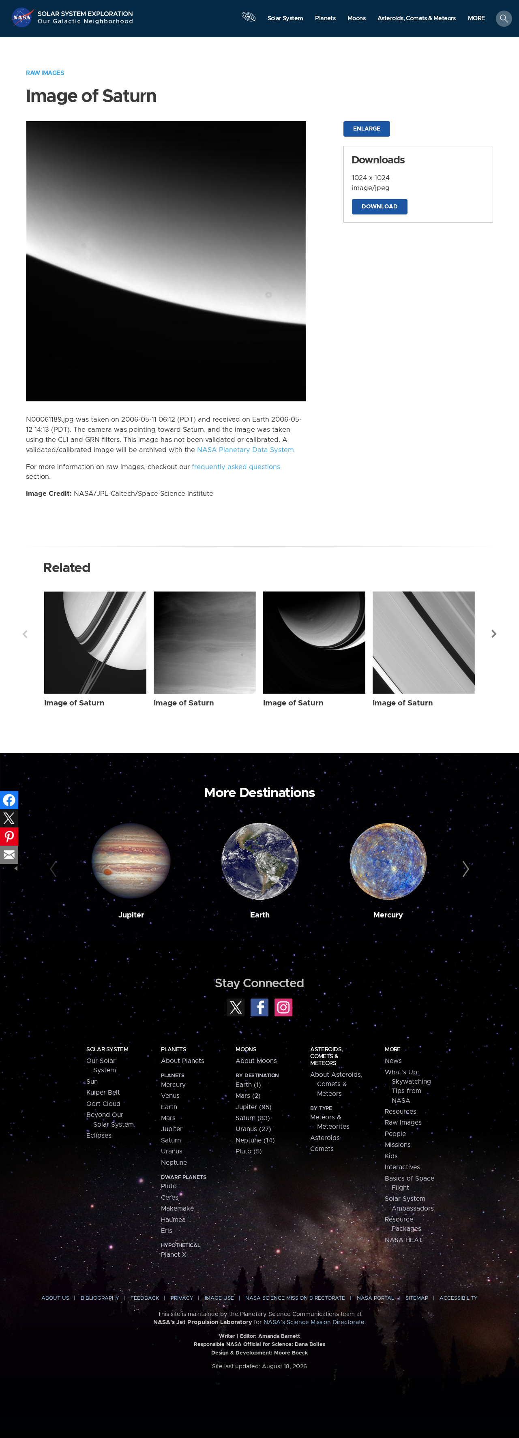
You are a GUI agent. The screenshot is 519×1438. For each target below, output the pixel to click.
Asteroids (325, 1138)
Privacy (182, 1298)
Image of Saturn (74, 703)
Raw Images (45, 73)
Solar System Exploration (85, 11)
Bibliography (100, 1298)
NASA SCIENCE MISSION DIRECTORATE (295, 1298)
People (395, 1134)
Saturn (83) (253, 1118)
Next (494, 634)
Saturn (171, 1140)
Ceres (169, 1197)
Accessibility (459, 1298)
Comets (322, 1149)
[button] (476, 19)
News (393, 1061)
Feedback (145, 1298)
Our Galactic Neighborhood (85, 23)
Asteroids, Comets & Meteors (326, 1056)
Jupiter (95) (254, 1107)
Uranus (171, 1151)
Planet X (174, 1255)
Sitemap (416, 1298)
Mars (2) (248, 1096)
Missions (398, 1145)
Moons (246, 1049)
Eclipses (99, 1135)
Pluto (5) (249, 1151)
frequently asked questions (236, 467)
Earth (260, 915)
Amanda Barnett (279, 1336)
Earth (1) (248, 1085)
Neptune (174, 1162)
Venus (170, 1096)
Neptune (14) (255, 1140)
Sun (92, 1081)
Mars (168, 1118)
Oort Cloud (103, 1104)
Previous (25, 634)
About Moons (256, 1061)
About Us (55, 1298)
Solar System (107, 1049)
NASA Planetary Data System (245, 450)
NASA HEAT (403, 1240)
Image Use (219, 1298)
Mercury (388, 915)
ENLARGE (366, 129)
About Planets (182, 1061)
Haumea (173, 1220)
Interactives (402, 1167)
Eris (166, 1231)
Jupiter (131, 915)
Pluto (169, 1186)
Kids (391, 1156)
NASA (23, 17)
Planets (173, 1049)
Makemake (177, 1208)
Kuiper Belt (103, 1092)
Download (380, 207)
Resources (400, 1111)
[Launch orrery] (248, 20)
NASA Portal (375, 1298)
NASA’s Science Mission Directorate (314, 1322)
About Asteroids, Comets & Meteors (336, 1084)
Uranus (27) (253, 1129)
